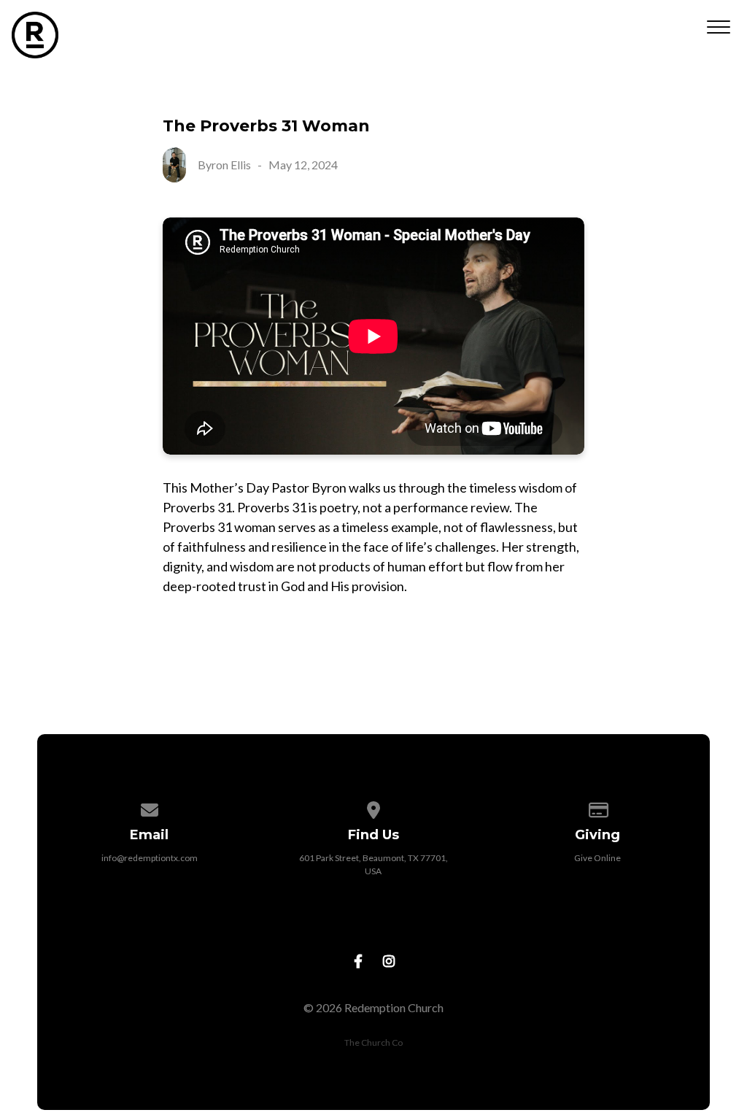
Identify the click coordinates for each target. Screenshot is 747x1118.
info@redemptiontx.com (149, 857)
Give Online (597, 857)
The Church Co (373, 1042)
